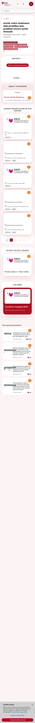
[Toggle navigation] (31, 4)
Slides (14, 160)
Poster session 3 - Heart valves (17, 272)
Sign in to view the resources (17, 65)
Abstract (7, 137)
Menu (7, 11)
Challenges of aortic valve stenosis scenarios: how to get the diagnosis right (21, 334)
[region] (17, 712)
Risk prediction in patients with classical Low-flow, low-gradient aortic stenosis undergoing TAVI (22, 368)
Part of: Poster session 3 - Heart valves (15, 44)
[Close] (32, 704)
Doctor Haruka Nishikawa (14, 97)
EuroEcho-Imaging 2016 (16, 307)
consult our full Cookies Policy (19, 712)
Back (7, 19)
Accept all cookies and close (18, 720)
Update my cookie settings (17, 715)
